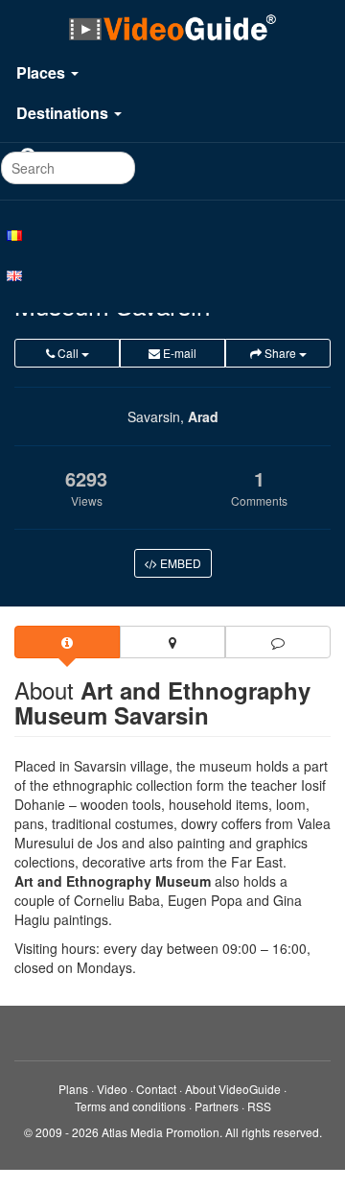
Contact (156, 1089)
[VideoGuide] (172, 26)
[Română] (172, 234)
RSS (259, 1106)
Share (280, 353)
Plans (73, 1089)
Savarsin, (155, 416)
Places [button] (42, 72)
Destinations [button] (64, 113)
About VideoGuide (233, 1089)
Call (68, 353)
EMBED (179, 563)
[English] (172, 274)
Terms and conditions (130, 1106)
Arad (203, 416)
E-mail (178, 353)
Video (112, 1089)
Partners (217, 1106)
